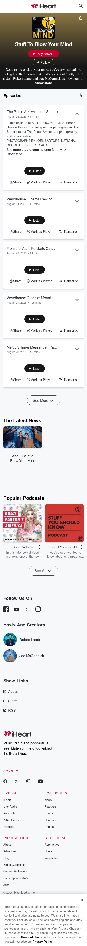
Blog (6, 858)
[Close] (82, 900)
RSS (12, 710)
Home (48, 851)
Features (50, 806)
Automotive (52, 844)
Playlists (8, 826)
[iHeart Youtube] (40, 781)
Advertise (9, 851)
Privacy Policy (42, 941)
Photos (49, 826)
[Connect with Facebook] (5, 781)
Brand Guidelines (14, 864)
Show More (43, 83)
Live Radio (10, 806)
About (13, 691)
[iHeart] (43, 6)
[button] (34, 171)
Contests (50, 820)
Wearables (51, 858)
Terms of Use (30, 937)
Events (49, 813)
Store (12, 700)
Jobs (6, 885)
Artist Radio (11, 820)
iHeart (7, 800)
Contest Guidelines (15, 871)
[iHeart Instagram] (28, 781)
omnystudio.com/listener (32, 149)
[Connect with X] (16, 781)
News (48, 800)
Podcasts (9, 813)
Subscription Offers (15, 878)
